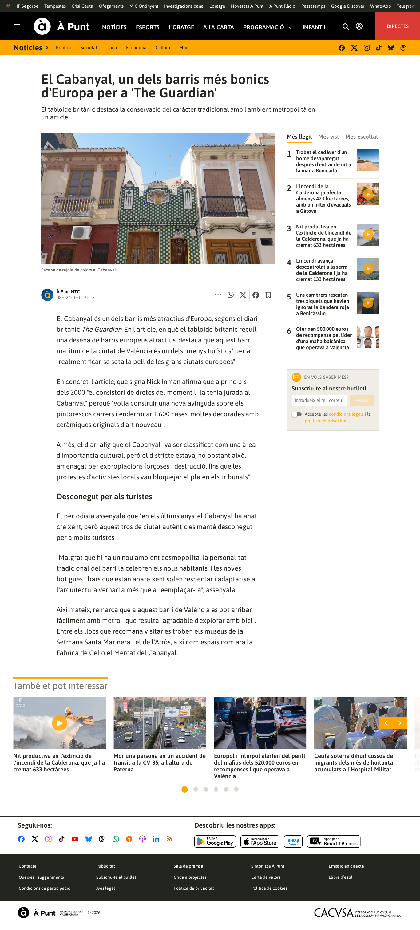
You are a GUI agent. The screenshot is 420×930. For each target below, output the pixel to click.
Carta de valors (265, 877)
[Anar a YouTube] (76, 839)
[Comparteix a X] (243, 295)
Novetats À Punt (247, 6)
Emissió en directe (346, 866)
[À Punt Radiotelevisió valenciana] (50, 912)
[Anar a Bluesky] (89, 839)
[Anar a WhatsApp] (117, 839)
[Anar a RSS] (171, 839)
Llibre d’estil (340, 877)
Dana (111, 47)
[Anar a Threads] (103, 839)
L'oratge (217, 6)
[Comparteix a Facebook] (256, 295)
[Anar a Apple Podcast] (143, 839)
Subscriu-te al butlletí (116, 877)
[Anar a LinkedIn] (157, 839)
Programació (263, 27)
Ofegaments (111, 6)
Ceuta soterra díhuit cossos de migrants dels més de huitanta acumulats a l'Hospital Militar (353, 762)
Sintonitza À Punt (267, 866)
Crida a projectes (190, 877)
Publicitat (105, 866)
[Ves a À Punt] (62, 26)
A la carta (218, 27)
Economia (136, 47)
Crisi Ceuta (82, 6)
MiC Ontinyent (143, 6)
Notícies (114, 27)
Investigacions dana (184, 6)
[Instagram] (367, 48)
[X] (354, 48)
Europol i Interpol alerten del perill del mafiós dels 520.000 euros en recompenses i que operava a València (259, 765)
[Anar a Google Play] (215, 841)
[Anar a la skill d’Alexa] (293, 841)
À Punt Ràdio (282, 6)
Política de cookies (269, 888)
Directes (398, 26)
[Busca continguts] (345, 27)
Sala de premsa (188, 866)
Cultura (163, 47)
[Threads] (403, 48)
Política (63, 47)
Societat (89, 47)
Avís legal (105, 888)
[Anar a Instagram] (49, 839)
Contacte (28, 866)
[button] (184, 789)
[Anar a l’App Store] (259, 841)
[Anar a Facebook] (22, 839)
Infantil (315, 27)
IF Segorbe (27, 6)
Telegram (406, 6)
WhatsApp (380, 6)
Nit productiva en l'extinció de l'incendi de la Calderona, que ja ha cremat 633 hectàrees (59, 762)
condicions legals (346, 414)
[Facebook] (342, 48)
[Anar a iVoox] (130, 839)
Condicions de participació (44, 888)
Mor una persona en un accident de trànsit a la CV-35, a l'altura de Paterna (159, 762)
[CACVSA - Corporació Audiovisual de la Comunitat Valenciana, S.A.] (358, 912)
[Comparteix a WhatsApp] (230, 295)
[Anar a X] (36, 839)
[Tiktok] (379, 48)
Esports (148, 27)
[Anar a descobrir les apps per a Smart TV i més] (334, 841)
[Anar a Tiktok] (63, 839)
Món (183, 47)
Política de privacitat (194, 888)
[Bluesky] (391, 48)
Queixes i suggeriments (41, 877)
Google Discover (347, 6)
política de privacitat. (326, 420)
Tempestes (55, 6)
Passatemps (313, 6)
